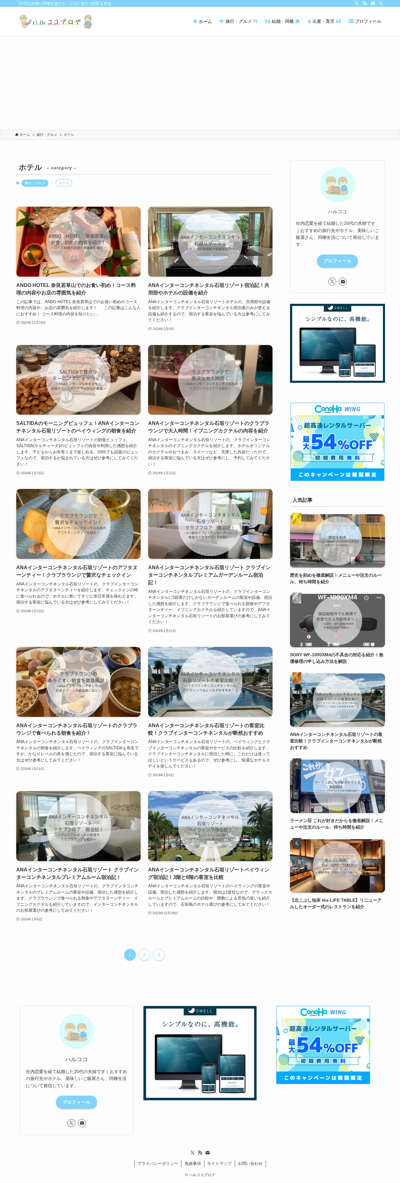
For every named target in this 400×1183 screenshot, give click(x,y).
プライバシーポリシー (158, 1163)
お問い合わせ (250, 1163)
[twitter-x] (356, 3)
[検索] (381, 3)
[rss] (365, 3)
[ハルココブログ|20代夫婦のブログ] (56, 21)
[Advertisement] (200, 82)
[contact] (373, 3)
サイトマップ (219, 1163)
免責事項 (193, 1163)
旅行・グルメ (35, 183)
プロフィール (337, 260)
